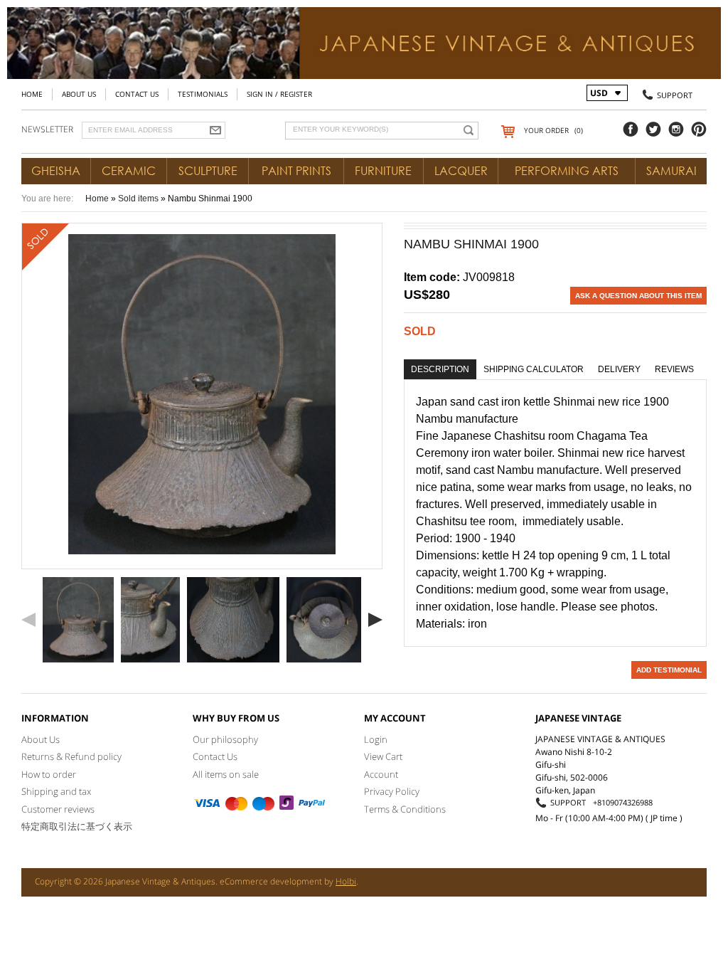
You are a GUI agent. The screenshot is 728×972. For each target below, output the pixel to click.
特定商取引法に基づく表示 (76, 826)
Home (32, 94)
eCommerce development (271, 881)
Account (381, 774)
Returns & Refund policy (71, 756)
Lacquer (461, 171)
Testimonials (203, 94)
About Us (79, 94)
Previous (28, 620)
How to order (48, 774)
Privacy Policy (391, 791)
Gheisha (55, 171)
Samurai (671, 171)
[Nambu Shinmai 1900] (78, 619)
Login (375, 739)
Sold (420, 331)
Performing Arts (567, 171)
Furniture (383, 171)
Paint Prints (296, 171)
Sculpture (207, 171)
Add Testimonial (669, 670)
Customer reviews (58, 809)
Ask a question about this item (638, 296)
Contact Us (137, 94)
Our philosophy (225, 739)
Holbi (346, 881)
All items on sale (226, 774)
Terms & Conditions (405, 809)
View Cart (383, 756)
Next (375, 620)
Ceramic (129, 171)
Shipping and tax (56, 791)
